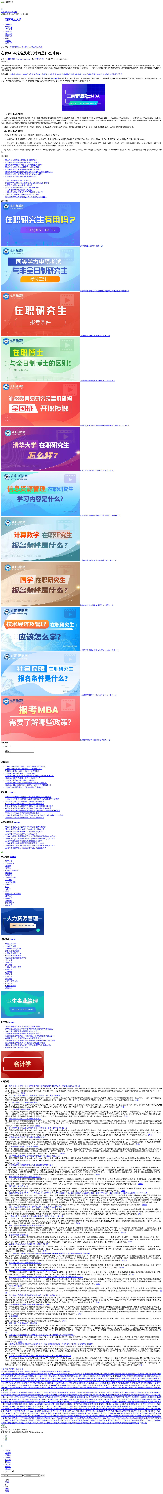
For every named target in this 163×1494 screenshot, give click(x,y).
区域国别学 (150, 1411)
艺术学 (49, 1397)
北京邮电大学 (73, 1381)
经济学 (8, 868)
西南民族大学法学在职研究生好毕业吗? (20, 176)
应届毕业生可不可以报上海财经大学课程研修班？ (28, 1137)
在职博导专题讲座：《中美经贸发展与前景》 (23, 1027)
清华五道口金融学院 (82, 1385)
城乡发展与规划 (101, 1399)
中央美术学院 (57, 1385)
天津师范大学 (18, 1388)
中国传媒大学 (105, 1381)
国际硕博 (52, 1371)
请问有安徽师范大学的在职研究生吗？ (24, 1102)
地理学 (87, 1399)
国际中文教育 (116, 1409)
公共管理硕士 (77, 1402)
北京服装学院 (115, 1383)
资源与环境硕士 (122, 1416)
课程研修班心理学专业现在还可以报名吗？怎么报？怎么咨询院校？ (35, 1295)
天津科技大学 (146, 1385)
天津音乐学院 (89, 1388)
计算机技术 (40, 1418)
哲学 (75, 1395)
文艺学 (79, 1423)
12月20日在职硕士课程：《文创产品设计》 (22, 773)
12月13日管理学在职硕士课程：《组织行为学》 (24, 778)
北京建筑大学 (135, 1381)
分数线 (8, 41)
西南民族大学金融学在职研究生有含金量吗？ (23, 169)
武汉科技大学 (58, 1378)
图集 (7, 38)
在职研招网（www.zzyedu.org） (18, 59)
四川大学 (8, 976)
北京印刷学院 (151, 1383)
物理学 (74, 1411)
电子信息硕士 (91, 1416)
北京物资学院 (73, 1383)
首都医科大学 (154, 1378)
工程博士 (118, 1399)
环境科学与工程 (64, 1416)
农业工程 (78, 1418)
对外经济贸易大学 (12, 951)
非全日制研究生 (42, 1371)
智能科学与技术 (23, 1409)
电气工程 (85, 1418)
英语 (7, 891)
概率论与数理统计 (12, 870)
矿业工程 (109, 1420)
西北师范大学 (40, 1388)
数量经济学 (67, 1411)
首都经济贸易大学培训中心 (16, 958)
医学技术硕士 (91, 1406)
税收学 (92, 1399)
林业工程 (23, 1423)
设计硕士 (94, 1409)
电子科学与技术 (43, 1402)
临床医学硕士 (125, 1404)
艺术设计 (16, 1418)
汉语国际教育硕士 (68, 1418)
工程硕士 (99, 1418)
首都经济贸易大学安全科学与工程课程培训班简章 (24, 818)
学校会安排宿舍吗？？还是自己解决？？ (25, 1119)
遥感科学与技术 (10, 1409)
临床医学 (63, 1402)
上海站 (8, 1453)
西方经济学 (131, 1413)
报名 (8, 43)
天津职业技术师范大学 (137, 1388)
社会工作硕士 (99, 1402)
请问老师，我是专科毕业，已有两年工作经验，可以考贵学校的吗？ (35, 1095)
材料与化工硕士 (110, 1416)
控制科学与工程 (75, 1399)
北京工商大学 (62, 1383)
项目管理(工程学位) (53, 1418)
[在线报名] (6, 1441)
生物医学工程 (15, 1423)
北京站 (8, 1450)
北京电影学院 (141, 1376)
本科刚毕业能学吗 (16, 1286)
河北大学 (149, 1388)
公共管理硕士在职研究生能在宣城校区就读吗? (104, 74)
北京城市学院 (126, 1383)
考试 (8, 34)
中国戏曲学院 (83, 1378)
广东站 (8, 1455)
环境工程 (8, 896)
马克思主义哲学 (89, 1413)
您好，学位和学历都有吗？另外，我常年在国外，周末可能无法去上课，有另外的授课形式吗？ (46, 1277)
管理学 (33, 1395)
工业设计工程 (151, 1420)
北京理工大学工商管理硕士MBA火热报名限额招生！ (26, 197)
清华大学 (8, 962)
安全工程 (70, 1420)
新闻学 (127, 1395)
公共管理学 (10, 1395)
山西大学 (8, 983)
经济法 (69, 1402)
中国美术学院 (104, 1378)
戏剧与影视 (69, 1409)
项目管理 (8, 898)
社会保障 (142, 1397)
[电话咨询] (6, 1436)
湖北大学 (48, 1385)
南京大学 (8, 979)
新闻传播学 (79, 1397)
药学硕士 (151, 1404)
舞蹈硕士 (61, 1409)
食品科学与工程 (18, 1399)
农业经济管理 (54, 1402)
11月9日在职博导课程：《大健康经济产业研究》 (24, 787)
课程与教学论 (102, 1406)
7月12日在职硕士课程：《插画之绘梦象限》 (22, 771)
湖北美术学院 (95, 1385)
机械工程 (124, 1418)
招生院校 (25, 47)
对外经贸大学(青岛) (13, 949)
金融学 (8, 866)
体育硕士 (102, 1404)
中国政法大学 (95, 1376)
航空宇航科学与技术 (78, 1416)
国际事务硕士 (137, 1409)
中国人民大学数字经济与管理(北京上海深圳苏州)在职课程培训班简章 (32, 799)
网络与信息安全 (103, 1423)
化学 (83, 1399)
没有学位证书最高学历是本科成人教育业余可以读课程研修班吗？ (34, 1156)
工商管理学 (9, 863)
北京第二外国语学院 (39, 1381)
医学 (141, 1406)
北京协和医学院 (142, 1378)
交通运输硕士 (8, 1418)
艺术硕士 (48, 1406)
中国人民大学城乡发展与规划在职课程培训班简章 (24, 804)
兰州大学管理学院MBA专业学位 (18, 180)
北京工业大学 (15, 1381)
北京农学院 (126, 1381)
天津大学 (126, 1385)
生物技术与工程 (49, 1420)
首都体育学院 (105, 1383)
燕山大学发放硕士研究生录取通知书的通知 (22, 187)
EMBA (19, 1406)
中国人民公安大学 (70, 1378)
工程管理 (8, 1411)
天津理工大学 (8, 1388)
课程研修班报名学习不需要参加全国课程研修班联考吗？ (31, 1165)
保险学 (92, 1395)
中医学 (5, 1404)
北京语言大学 (116, 1381)
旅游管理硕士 (50, 1404)
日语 (15, 1416)
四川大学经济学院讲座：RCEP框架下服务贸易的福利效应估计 (29, 1036)
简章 (8, 29)
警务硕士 (94, 1404)
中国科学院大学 (130, 1378)
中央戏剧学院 (68, 1385)
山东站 (8, 1460)
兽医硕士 (109, 1404)
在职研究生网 (38, 59)
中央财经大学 (10, 986)
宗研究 (105, 1418)
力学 (22, 1418)
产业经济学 (70, 1397)
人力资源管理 (10, 882)
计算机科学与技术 (153, 1397)
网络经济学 (49, 1411)
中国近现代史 (36, 1416)
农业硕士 (41, 1406)
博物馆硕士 (106, 1409)
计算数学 (8, 873)
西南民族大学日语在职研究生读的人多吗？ (22, 162)
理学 (21, 1413)
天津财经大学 (135, 1385)
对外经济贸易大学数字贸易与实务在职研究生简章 (24, 801)
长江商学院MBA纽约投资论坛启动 (18, 190)
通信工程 (138, 1418)
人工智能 (8, 880)
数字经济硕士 (148, 1409)
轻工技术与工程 (140, 1420)
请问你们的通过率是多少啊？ (20, 1109)
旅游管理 (33, 1399)
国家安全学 (46, 1409)
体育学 (10, 1404)
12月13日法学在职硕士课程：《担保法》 (21, 780)
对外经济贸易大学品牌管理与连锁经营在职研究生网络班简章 (29, 806)
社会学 (71, 1395)
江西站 (8, 1469)
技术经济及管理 (39, 1411)
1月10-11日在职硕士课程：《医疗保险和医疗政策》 (25, 766)
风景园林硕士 (27, 1406)
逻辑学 (111, 1423)
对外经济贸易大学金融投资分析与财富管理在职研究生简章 (28, 797)
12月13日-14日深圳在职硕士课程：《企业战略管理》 (26, 783)
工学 (134, 1406)
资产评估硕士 (79, 1404)
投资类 (122, 1395)
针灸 (84, 1406)
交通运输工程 (61, 1420)
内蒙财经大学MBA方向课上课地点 (18, 185)
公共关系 (29, 1411)
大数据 (39, 1395)
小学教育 (6, 1416)
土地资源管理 (100, 1411)
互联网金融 (144, 1399)
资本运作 (142, 1411)
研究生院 (79, 1413)
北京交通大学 (84, 1381)
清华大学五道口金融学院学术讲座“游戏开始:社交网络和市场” (29, 1029)
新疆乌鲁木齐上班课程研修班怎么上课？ (25, 1177)
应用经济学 (58, 1411)
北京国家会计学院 (139, 1383)
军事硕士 (6, 1406)
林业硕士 (116, 1404)
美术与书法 (86, 1409)
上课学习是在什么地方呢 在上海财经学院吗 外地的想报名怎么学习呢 (36, 1216)
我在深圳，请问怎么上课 (18, 1186)
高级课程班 (65, 1376)
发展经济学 (135, 1399)
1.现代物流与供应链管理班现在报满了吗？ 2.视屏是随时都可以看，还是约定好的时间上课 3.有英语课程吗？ (51, 1344)
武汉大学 (8, 974)
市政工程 (91, 1411)
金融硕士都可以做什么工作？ (16, 1047)
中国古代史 (26, 1416)
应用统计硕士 (140, 1402)
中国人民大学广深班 (13, 967)
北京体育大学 (119, 1376)
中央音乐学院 (29, 1385)
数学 (80, 1406)
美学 (64, 1397)
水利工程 (102, 1420)
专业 (8, 27)
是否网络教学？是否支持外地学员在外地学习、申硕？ (30, 1305)
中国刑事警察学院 (117, 1378)
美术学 (59, 1397)
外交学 (110, 1395)
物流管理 (8, 875)
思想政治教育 (135, 1395)
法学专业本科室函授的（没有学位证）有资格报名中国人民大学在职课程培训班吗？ (42, 1335)
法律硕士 (16, 1404)
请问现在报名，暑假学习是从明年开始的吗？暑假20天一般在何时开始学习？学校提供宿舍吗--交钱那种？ (50, 1253)
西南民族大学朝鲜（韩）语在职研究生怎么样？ (24, 165)
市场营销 (8, 901)
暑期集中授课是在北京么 (18, 1235)
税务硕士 (23, 1404)
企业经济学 (126, 1399)
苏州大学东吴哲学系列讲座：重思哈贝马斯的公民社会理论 (28, 1045)
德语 (11, 1416)
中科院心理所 (95, 1381)
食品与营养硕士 (46, 1413)
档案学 (65, 1395)
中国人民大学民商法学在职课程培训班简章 (22, 813)
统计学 (13, 1397)
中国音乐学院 (93, 1378)
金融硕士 (65, 1399)
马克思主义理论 (59, 1413)
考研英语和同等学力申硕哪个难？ (73, 74)
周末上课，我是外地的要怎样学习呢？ (24, 1323)
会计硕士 (148, 1402)
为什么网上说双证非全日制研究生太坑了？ (22, 1031)
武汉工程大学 (146, 1381)
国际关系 (116, 1395)
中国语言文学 (47, 1395)
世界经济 (15, 1411)
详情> (23, 1093)
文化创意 (87, 1397)
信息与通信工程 (35, 1397)
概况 (8, 24)
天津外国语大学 (67, 1388)
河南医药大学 (41, 1383)
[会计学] (22, 1077)
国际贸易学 (9, 903)
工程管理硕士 (57, 1406)
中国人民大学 (10, 944)
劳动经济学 (120, 1397)
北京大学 (8, 960)
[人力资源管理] (22, 935)
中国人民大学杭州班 (13, 955)
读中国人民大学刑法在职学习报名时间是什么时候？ (29, 1244)
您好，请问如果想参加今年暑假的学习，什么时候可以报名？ (33, 1270)
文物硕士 (125, 1406)
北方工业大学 (8, 1385)
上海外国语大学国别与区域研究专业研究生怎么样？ (25, 848)
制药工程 (38, 1423)
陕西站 (8, 1462)
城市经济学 (126, 1411)
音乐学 (54, 1397)
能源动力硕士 (134, 1416)
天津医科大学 (111, 1388)
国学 (7, 887)
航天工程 (59, 1423)
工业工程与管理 (114, 1418)
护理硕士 (144, 1404)
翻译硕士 (118, 1402)
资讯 (8, 31)
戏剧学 (119, 1411)
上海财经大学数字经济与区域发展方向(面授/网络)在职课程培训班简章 (32, 811)
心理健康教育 (150, 1413)
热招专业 (19, 1369)
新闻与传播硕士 (128, 1402)
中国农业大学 (47, 1378)
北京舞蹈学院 (130, 1376)
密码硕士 (117, 1406)
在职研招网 (14, 47)
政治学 (46, 1399)
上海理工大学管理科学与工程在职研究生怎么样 (24, 832)
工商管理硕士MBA (19, 1402)
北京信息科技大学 (153, 1376)
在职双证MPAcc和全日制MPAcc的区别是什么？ (24, 1038)
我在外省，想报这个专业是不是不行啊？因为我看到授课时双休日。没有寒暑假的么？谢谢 (44, 1086)
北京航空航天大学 (107, 1376)
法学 (29, 1395)
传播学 (19, 1416)
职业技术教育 (70, 1413)
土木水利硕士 (144, 1416)
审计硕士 (87, 1404)
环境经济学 (95, 1397)
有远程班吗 (13, 1316)
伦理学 (108, 1413)
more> (13, 792)
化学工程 (15, 1420)
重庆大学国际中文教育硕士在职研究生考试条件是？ (25, 829)
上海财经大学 (10, 946)
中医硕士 (110, 1406)
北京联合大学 (94, 1383)
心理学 (79, 1395)
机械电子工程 (82, 1411)
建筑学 (34, 1402)
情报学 (52, 1399)
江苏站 (8, 1457)
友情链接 (4, 1369)
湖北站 (8, 1464)
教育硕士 (8, 1402)
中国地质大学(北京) (34, 1378)
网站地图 (66, 1371)
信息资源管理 (57, 1395)
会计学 (8, 889)
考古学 (113, 1397)
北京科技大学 (25, 1381)
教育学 (24, 1395)
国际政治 (86, 1395)
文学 (130, 1406)
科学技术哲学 (100, 1413)
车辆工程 (92, 1418)
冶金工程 (77, 1420)
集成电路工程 (86, 1420)
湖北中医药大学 (106, 1385)
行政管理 (18, 1395)
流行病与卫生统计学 (13, 894)
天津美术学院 (100, 1388)
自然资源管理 (105, 1397)
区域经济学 (122, 1413)
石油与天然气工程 (120, 1420)
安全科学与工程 (22, 1397)
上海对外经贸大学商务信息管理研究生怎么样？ (24, 841)
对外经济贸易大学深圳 (11, 1383)
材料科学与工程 (34, 1413)
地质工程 (32, 1420)
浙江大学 (8, 965)
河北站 (8, 1467)
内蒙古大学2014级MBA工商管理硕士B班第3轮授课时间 (27, 183)
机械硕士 (100, 1416)
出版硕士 (31, 1404)
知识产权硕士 (127, 1409)
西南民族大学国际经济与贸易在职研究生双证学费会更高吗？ (29, 172)
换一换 (9, 1390)
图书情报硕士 (61, 1404)
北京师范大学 (51, 1383)
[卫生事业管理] (22, 1017)
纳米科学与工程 (35, 1409)
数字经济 (8, 861)
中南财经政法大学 (54, 1376)
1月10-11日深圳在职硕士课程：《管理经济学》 (23, 769)
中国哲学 (114, 1413)
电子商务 (22, 1411)
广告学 (108, 1411)
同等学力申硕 (30, 1371)
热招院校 (12, 1369)
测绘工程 (39, 1420)
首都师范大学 (83, 1383)
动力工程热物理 (148, 1418)
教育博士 (111, 1399)
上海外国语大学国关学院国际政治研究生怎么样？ (24, 843)
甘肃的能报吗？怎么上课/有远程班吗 (23, 1147)
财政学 (27, 1399)
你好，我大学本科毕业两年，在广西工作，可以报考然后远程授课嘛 (35, 1207)
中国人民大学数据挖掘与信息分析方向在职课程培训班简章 (28, 808)
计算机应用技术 (101, 1395)
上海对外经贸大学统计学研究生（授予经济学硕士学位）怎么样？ (31, 836)
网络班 (60, 1371)
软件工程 (58, 1399)
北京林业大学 (52, 1381)
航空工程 (52, 1423)
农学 (137, 1406)
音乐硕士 (54, 1409)
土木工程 (131, 1418)
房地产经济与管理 (131, 1397)
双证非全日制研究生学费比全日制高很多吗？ (23, 1034)
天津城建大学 (29, 1388)
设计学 (145, 1406)
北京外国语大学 (83, 1376)
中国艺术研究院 (122, 1388)
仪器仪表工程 (24, 1420)
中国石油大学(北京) (19, 1378)
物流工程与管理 (30, 1418)
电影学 (113, 1411)
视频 (8, 36)
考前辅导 (8, 988)
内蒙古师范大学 (11, 981)
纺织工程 (130, 1420)
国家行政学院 (18, 1385)
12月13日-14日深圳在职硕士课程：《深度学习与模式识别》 (28, 785)
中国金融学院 (6, 1378)
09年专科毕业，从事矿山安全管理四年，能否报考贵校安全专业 (35, 74)
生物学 (25, 1413)
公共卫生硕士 (88, 1402)
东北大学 (8, 972)
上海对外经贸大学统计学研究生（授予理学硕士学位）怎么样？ (30, 839)
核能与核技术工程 (70, 1423)
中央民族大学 (40, 1385)
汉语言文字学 (68, 1406)
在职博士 (21, 1371)
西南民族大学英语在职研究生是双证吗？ (21, 160)
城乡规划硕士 (40, 1404)
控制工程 (94, 1420)
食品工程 (31, 1423)
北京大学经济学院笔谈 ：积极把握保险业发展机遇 (25, 1043)
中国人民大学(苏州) (13, 953)
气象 (100, 1409)
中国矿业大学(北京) (28, 1383)
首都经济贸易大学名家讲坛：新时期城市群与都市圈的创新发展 (30, 1040)
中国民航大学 (118, 1385)
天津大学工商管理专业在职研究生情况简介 (22, 194)
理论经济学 (14, 1413)
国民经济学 (140, 1413)
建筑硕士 (13, 1406)
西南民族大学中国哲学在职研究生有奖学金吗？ (24, 174)
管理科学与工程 (147, 1395)
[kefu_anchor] (6, 1438)
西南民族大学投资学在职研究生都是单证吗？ (23, 167)
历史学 (76, 1406)
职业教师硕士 (134, 1423)
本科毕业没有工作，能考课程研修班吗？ (25, 1263)
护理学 (35, 1406)
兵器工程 (45, 1423)
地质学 (43, 1397)
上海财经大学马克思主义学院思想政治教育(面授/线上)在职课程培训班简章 (34, 815)
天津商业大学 (79, 1388)
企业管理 (8, 884)
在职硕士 (13, 1371)
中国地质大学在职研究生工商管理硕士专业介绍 (24, 192)
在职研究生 (55, 78)
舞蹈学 (29, 1402)
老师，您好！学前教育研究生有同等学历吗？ (26, 1226)
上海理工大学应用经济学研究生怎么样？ (21, 834)
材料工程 (8, 1420)
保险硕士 (70, 1404)
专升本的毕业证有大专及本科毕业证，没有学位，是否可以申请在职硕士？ (38, 1128)
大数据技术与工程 (89, 1423)
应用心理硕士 (109, 1402)
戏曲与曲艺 (78, 1409)
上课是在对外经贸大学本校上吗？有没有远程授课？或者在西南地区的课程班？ (40, 1356)
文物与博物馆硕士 (121, 1423)
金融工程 (40, 1399)
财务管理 (8, 905)
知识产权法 (134, 1411)
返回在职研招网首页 (9, 12)
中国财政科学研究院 (53, 1388)
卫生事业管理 (10, 877)
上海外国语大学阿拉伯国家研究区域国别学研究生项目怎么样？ (30, 845)
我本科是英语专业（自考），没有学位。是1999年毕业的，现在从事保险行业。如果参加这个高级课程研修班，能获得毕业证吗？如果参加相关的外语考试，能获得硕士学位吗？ (78, 1193)
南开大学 (8, 969)
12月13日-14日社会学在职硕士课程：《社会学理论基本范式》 (29, 776)
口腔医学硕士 (135, 1404)
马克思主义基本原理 (50, 1416)
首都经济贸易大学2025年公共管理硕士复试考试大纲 (25, 827)
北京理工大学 (63, 1381)
